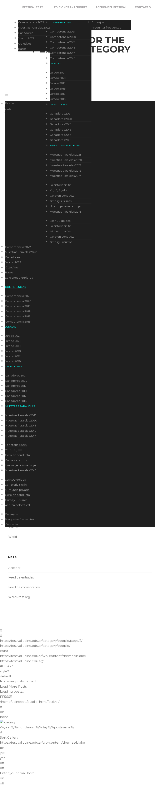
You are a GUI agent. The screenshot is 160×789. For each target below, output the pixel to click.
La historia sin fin (60, 185)
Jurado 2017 (57, 93)
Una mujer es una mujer (66, 206)
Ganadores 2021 (60, 113)
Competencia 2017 (62, 52)
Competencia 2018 (62, 47)
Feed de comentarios (24, 587)
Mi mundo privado (62, 231)
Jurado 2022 (26, 38)
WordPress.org (19, 597)
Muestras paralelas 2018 (65, 170)
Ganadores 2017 (60, 134)
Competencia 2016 (62, 58)
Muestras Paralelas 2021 (65, 154)
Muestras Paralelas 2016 (65, 211)
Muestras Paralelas (65, 145)
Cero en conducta (62, 195)
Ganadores (25, 33)
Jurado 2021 (57, 72)
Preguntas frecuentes (106, 27)
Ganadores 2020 (61, 119)
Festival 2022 (32, 7)
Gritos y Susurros (61, 242)
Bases (22, 48)
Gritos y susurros (60, 201)
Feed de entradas (21, 577)
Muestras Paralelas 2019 (65, 165)
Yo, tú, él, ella (58, 190)
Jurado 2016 (57, 99)
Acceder (14, 568)
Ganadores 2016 (60, 140)
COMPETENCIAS (60, 22)
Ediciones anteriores (70, 7)
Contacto (143, 7)
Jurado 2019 (57, 83)
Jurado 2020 (58, 78)
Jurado (55, 63)
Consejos (97, 22)
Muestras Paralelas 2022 (34, 27)
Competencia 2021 (62, 31)
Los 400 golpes (60, 220)
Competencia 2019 (62, 42)
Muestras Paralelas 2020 (66, 160)
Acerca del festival (111, 7)
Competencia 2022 (31, 22)
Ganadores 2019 (60, 124)
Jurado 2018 (58, 88)
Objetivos (24, 43)
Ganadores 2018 (60, 129)
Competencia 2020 (63, 37)
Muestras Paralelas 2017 (65, 175)
